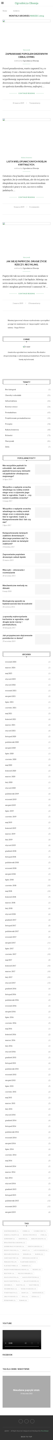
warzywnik (34, 1285)
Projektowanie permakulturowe (27, 418)
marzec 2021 (10, 725)
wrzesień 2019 (10, 799)
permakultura (10, 1262)
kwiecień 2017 (10, 965)
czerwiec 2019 (10, 816)
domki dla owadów (11, 1235)
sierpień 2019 (10, 805)
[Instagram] (26, 1421)
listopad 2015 (10, 1063)
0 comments (34, 207)
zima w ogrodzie (11, 1296)
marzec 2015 (10, 1103)
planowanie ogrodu (28, 1262)
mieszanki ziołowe (11, 1254)
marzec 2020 (10, 776)
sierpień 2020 (10, 748)
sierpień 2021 (10, 696)
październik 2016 (12, 1000)
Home (5, 11)
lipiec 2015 (9, 1086)
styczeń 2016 (10, 1051)
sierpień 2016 (10, 1011)
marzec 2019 (10, 834)
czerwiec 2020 (10, 759)
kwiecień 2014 (10, 1166)
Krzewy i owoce (27, 406)
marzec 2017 (10, 971)
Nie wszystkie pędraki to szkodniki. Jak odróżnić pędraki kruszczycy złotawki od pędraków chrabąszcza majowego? (16, 470)
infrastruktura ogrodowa (14, 1242)
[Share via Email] (32, 107)
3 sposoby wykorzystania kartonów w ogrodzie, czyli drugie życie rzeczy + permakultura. (16, 620)
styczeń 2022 (10, 685)
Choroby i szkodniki (27, 395)
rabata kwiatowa (11, 1277)
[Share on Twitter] (26, 107)
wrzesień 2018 (10, 868)
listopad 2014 (10, 1126)
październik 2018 (12, 862)
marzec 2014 (10, 1172)
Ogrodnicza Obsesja (31, 60)
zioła (25, 1296)
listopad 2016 (10, 994)
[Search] (50, 3)
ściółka (35, 1296)
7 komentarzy (34, 103)
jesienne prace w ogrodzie (14, 1246)
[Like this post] (21, 107)
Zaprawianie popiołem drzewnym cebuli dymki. (14, 555)
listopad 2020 (10, 736)
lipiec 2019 (9, 811)
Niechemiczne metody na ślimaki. (15, 586)
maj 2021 (8, 713)
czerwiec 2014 (10, 1155)
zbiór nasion (37, 1293)
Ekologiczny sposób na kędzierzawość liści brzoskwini (17, 602)
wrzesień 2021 (10, 690)
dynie (44, 1235)
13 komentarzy (34, 303)
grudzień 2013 (10, 1189)
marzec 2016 (10, 1040)
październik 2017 (12, 931)
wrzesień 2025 (10, 662)
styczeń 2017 (10, 983)
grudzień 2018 (10, 851)
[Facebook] (21, 1421)
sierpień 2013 (10, 1212)
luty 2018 (8, 908)
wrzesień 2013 (10, 1206)
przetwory (9, 1273)
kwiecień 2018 (10, 897)
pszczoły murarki (25, 1273)
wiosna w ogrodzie (28, 1289)
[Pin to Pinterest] (29, 107)
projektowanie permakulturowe (16, 1269)
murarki (27, 1254)
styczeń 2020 (10, 788)
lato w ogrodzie (40, 1250)
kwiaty (26, 1250)
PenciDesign (45, 1431)
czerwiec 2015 (10, 1091)
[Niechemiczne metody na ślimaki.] (42, 589)
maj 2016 (8, 1028)
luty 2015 (8, 1109)
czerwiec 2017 (10, 954)
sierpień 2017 (10, 942)
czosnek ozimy (40, 1231)
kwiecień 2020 (10, 770)
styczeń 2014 (10, 1183)
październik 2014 (12, 1132)
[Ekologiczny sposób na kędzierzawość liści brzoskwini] (42, 605)
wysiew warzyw (10, 1293)
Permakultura (27, 412)
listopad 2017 (10, 925)
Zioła (27, 446)
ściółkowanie (10, 1300)
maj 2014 (8, 1160)
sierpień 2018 (10, 874)
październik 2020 (12, 742)
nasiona (39, 1254)
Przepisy (27, 424)
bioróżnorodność (11, 1231)
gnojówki (23, 1239)
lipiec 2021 (9, 702)
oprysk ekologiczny (30, 1258)
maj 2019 (8, 822)
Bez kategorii (27, 389)
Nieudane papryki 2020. (26, 1390)
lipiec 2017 (9, 948)
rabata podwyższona (30, 1277)
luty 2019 (8, 839)
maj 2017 (8, 960)
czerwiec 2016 (10, 1023)
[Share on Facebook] (24, 107)
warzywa (20, 1285)
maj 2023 (8, 673)
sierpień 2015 (10, 1080)
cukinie (26, 1231)
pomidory (26, 1266)
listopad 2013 (10, 1195)
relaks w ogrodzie (31, 1281)
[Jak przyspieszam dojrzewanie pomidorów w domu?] (42, 639)
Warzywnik (27, 441)
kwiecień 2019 (10, 828)
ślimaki (23, 1300)
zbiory (24, 1293)
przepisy (37, 1269)
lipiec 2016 (9, 1017)
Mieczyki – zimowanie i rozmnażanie (14, 571)
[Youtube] (32, 1421)
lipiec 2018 (9, 879)
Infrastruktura (27, 401)
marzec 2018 (10, 902)
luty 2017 (8, 977)
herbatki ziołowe (38, 1239)
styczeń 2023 (10, 679)
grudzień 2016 (10, 988)
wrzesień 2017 (10, 937)
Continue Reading (26, 93)
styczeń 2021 (10, 730)
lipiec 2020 (9, 753)
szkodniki (8, 1285)
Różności (27, 435)
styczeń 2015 (10, 1114)
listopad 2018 (10, 857)
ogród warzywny (11, 1258)
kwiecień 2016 (10, 1034)
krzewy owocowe (11, 1250)
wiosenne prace (10, 1289)
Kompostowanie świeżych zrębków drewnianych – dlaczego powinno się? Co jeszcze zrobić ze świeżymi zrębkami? (15, 538)
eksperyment (9, 1239)
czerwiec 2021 (10, 707)
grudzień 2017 (10, 920)
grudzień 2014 (10, 1120)
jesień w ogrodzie (35, 1246)
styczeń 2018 (10, 914)
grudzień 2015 (10, 1057)
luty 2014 (8, 1178)
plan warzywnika (11, 1266)
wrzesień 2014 (10, 1137)
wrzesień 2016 (10, 1006)
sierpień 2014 (10, 1143)
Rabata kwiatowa (27, 429)
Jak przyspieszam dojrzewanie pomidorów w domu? (17, 636)
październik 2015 (12, 1069)
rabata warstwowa (12, 1281)
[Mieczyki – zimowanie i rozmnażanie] (42, 574)
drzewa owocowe (30, 1235)
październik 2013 (12, 1200)
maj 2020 (8, 765)
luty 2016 (8, 1046)
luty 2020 (8, 782)
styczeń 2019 (10, 845)
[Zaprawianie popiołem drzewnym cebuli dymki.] (42, 558)
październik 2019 (12, 793)
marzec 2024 (10, 667)
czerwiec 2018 (10, 885)
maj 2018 (8, 891)
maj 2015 (8, 1097)
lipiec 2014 (9, 1149)
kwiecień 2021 (10, 719)
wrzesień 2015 (10, 1074)
